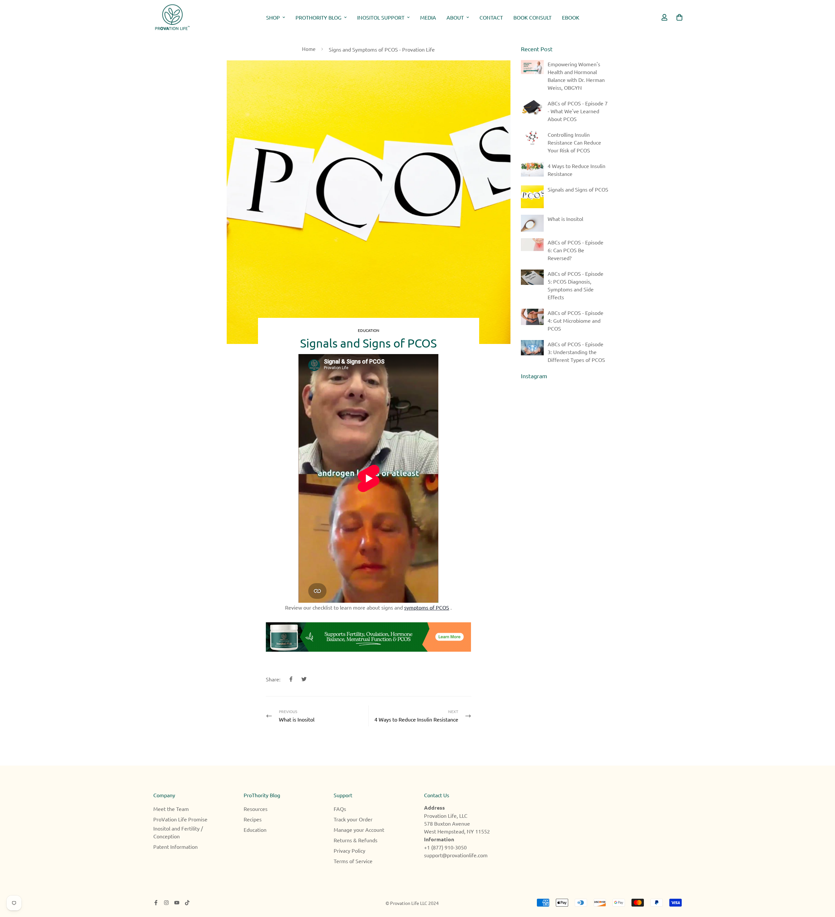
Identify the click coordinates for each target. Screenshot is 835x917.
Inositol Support (380, 17)
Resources (255, 808)
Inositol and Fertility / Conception (178, 832)
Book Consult (532, 17)
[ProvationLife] (172, 17)
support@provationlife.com (456, 855)
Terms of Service (353, 861)
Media (428, 17)
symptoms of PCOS (426, 607)
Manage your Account (359, 829)
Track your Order (353, 819)
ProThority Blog (319, 17)
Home (308, 49)
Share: (273, 679)
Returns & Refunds (355, 840)
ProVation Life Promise (180, 819)
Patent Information (175, 846)
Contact (491, 17)
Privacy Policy (349, 850)
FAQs (340, 808)
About (455, 17)
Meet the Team (171, 808)
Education (368, 330)
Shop (273, 17)
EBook (570, 17)
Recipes (253, 819)
